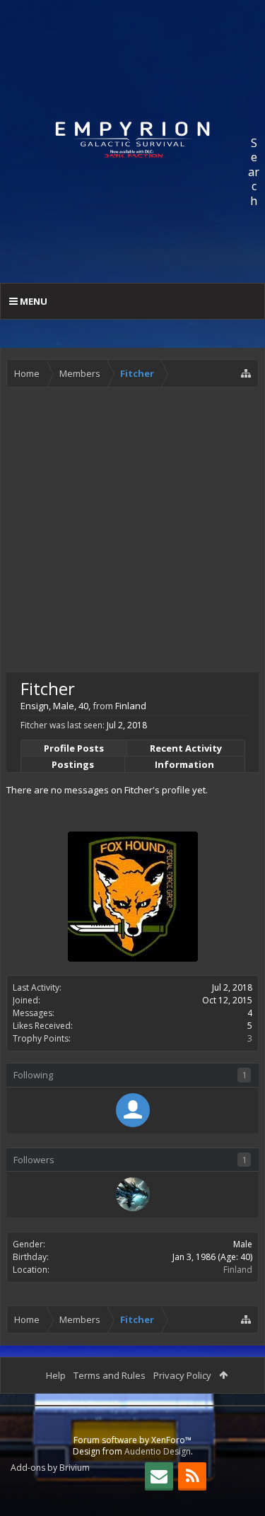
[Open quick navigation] (246, 373)
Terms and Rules (109, 1375)
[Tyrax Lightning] (133, 1194)
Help (56, 1375)
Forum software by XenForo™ (132, 1440)
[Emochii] (133, 1110)
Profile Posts (74, 748)
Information (184, 764)
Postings (73, 764)
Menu (32, 301)
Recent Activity (186, 748)
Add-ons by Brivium (50, 1468)
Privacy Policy (182, 1375)
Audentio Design (157, 1451)
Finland (237, 1270)
